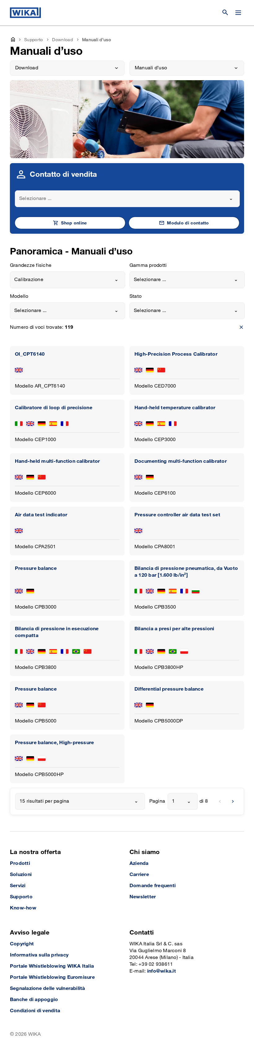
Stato (135, 296)
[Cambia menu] (238, 13)
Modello (19, 296)
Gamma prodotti (148, 265)
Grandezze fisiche (30, 265)
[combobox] (127, 198)
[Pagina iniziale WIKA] (25, 12)
